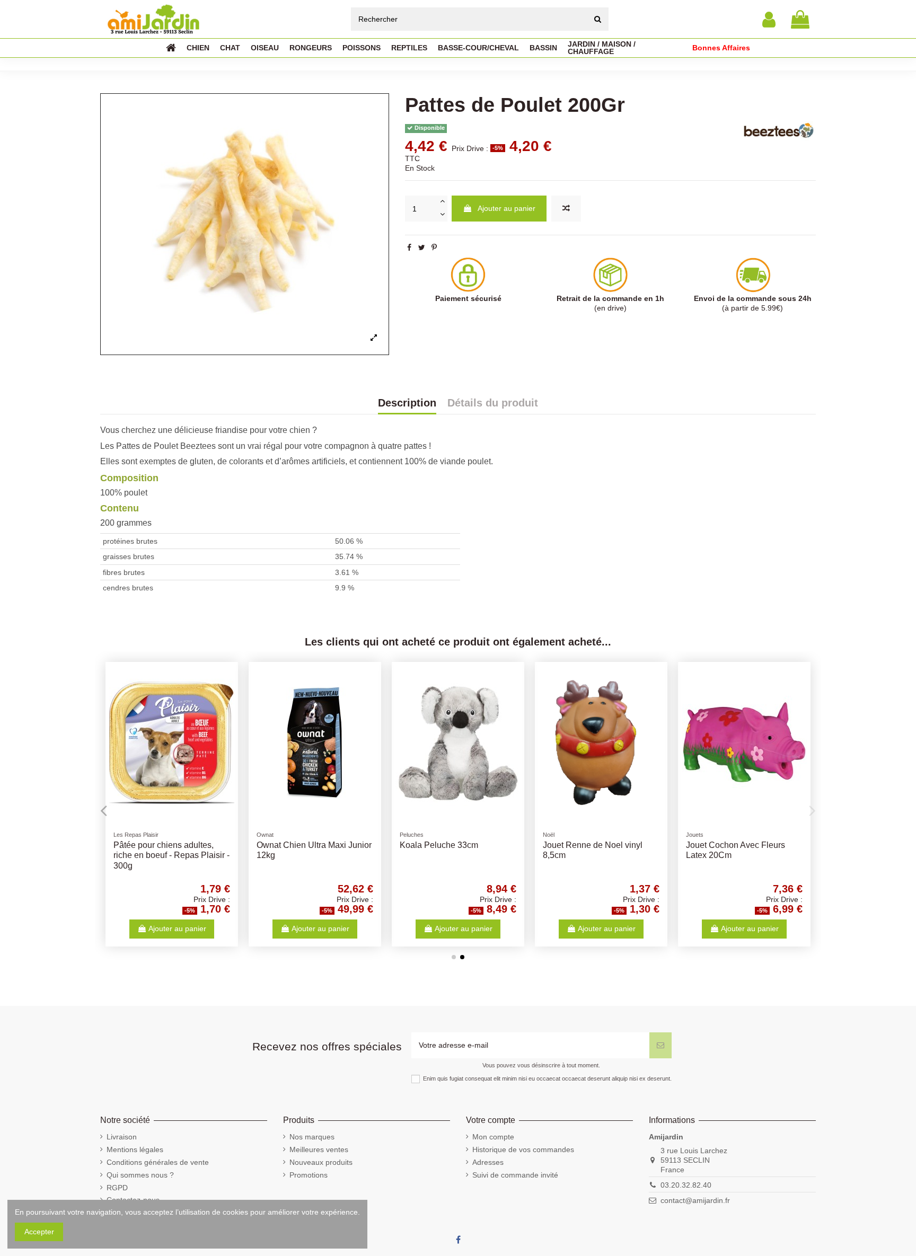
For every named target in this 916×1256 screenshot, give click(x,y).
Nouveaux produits (321, 1162)
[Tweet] (421, 247)
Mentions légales (135, 1149)
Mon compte (493, 1137)
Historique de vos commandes (523, 1149)
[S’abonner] (660, 1045)
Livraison (122, 1137)
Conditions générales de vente (158, 1162)
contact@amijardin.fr (695, 1200)
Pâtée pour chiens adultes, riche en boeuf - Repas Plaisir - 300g (171, 855)
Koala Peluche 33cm (439, 845)
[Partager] (409, 247)
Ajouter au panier (506, 208)
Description (407, 403)
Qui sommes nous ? (140, 1175)
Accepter (39, 1231)
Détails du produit (492, 403)
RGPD (117, 1187)
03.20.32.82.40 (685, 1185)
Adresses (488, 1162)
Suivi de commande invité (515, 1175)
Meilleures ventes (318, 1149)
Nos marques (311, 1137)
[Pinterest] (434, 247)
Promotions (308, 1175)
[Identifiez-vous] (769, 19)
